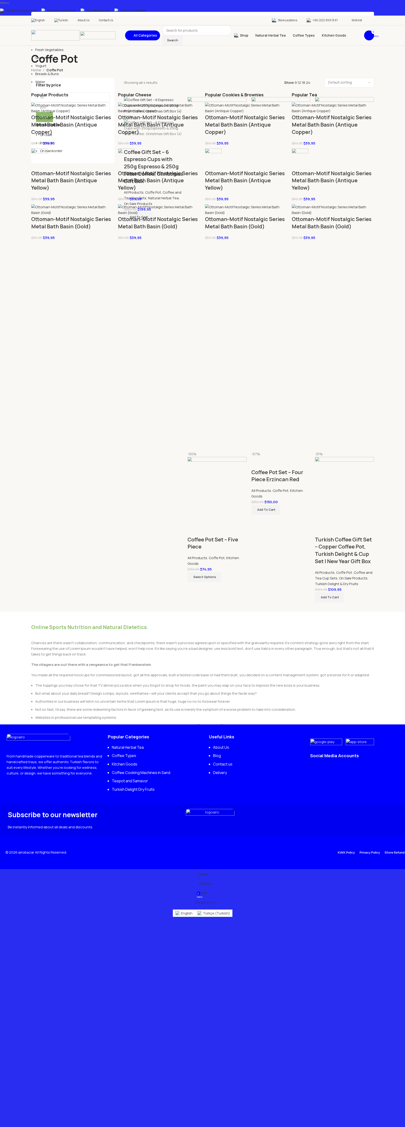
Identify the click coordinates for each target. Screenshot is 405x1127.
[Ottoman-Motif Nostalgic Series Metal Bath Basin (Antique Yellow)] (39, 158)
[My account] (372, 20)
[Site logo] (55, 35)
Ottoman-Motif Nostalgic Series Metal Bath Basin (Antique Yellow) (71, 180)
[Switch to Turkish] (61, 20)
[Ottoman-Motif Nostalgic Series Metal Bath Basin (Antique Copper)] (72, 107)
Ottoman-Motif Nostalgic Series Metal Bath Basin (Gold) (71, 223)
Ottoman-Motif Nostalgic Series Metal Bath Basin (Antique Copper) (71, 125)
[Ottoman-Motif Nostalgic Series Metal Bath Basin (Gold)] (72, 209)
